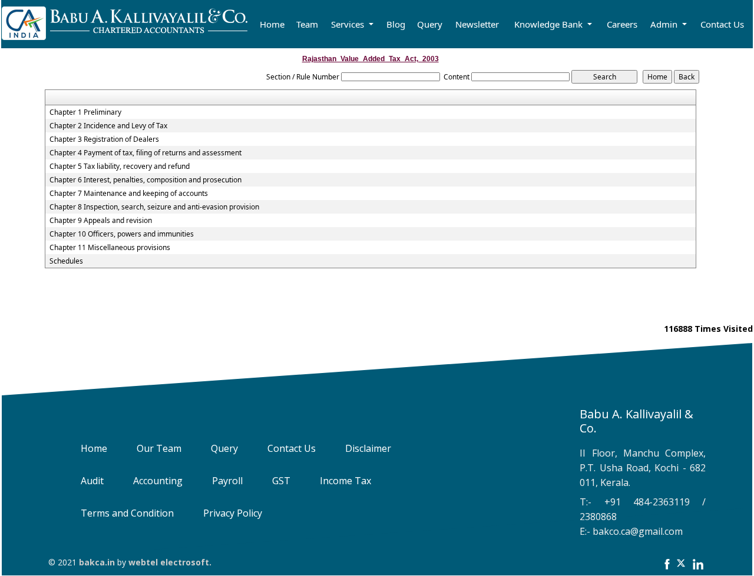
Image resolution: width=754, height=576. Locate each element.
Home (272, 24)
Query (429, 24)
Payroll (227, 480)
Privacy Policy (232, 513)
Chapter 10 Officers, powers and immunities (121, 234)
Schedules (66, 261)
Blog (395, 24)
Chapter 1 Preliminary (85, 112)
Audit (92, 480)
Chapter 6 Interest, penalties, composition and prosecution (145, 180)
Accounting (158, 480)
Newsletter (477, 24)
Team (307, 24)
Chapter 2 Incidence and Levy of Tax (108, 126)
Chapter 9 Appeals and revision (100, 220)
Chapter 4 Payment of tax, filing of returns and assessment (145, 153)
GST (281, 480)
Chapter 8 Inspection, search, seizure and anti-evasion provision (154, 207)
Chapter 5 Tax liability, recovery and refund (119, 166)
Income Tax (345, 480)
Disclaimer (368, 448)
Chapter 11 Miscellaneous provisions (109, 247)
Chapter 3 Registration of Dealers (104, 139)
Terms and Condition (127, 513)
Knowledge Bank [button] (549, 24)
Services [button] (348, 24)
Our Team (159, 448)
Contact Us (722, 24)
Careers (622, 24)
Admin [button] (665, 24)
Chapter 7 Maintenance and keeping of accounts (128, 193)
